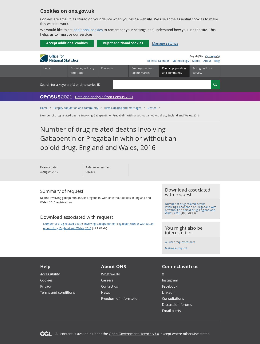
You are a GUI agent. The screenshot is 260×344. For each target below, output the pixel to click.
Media (196, 61)
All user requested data (180, 242)
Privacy (46, 286)
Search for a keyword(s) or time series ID (70, 84)
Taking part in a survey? (202, 70)
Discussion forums (177, 304)
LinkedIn (168, 292)
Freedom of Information (120, 298)
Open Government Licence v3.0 (134, 333)
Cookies (46, 280)
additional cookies (88, 29)
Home (47, 68)
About (207, 61)
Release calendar (158, 61)
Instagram (170, 280)
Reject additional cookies (123, 43)
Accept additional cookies (67, 43)
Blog (217, 61)
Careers (107, 280)
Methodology (180, 61)
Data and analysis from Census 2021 (104, 97)
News (105, 292)
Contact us (109, 286)
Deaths (152, 108)
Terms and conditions (57, 292)
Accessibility (50, 274)
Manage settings (165, 43)
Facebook (169, 286)
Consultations (173, 298)
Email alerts (171, 310)
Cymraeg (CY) (212, 56)
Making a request (176, 248)
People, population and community (76, 108)
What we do (110, 274)
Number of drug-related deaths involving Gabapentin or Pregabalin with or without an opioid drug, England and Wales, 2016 (98, 226)
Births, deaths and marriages (122, 108)
